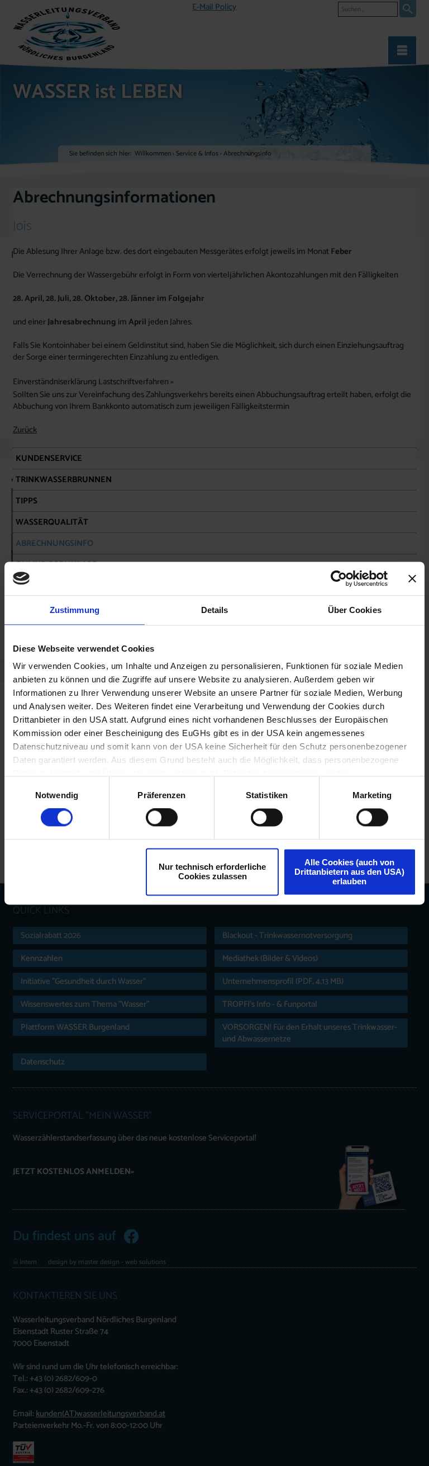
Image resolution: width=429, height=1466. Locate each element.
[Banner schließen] (412, 578)
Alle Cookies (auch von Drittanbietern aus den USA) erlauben (349, 871)
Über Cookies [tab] (355, 610)
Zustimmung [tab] (74, 610)
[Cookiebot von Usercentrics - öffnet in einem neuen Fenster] (339, 578)
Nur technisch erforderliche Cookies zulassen (212, 872)
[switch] (162, 818)
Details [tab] (214, 610)
